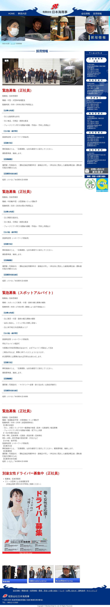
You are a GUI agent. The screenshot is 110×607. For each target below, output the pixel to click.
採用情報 (97, 13)
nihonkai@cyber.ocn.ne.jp (95, 90)
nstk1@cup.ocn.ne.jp (93, 73)
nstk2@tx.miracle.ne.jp (94, 125)
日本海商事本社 (96, 60)
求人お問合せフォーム (64, 581)
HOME (11, 13)
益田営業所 (96, 150)
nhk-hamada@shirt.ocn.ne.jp (96, 142)
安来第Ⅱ (96, 98)
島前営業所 (96, 113)
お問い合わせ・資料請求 (75, 591)
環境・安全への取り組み (48, 591)
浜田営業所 (96, 133)
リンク (61, 591)
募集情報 (6, 581)
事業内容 (22, 13)
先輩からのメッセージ (38, 581)
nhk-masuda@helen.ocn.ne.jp (96, 160)
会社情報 (85, 13)
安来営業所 (96, 80)
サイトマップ (92, 591)
